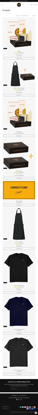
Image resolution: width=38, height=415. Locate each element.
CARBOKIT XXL (19, 131)
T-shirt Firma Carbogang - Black (19, 285)
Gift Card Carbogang (19, 201)
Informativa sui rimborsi (25, 411)
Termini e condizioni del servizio (14, 412)
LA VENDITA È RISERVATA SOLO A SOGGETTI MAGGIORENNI (19, 397)
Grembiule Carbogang (19, 241)
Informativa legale (30, 412)
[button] (2, 5)
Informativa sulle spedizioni (23, 412)
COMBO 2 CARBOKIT (19, 171)
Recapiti (34, 412)
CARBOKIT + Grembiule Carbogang (19, 88)
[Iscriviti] (27, 389)
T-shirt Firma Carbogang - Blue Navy (19, 329)
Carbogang (13, 411)
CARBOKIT (19, 51)
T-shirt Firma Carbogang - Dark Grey (19, 370)
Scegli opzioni (19, 58)
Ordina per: (18, 15)
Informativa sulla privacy (32, 411)
